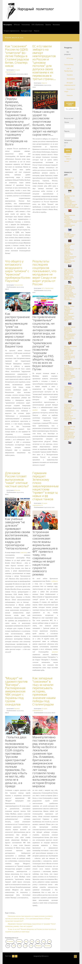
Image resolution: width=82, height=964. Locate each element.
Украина (17, 708)
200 (25, 946)
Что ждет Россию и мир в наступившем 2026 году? (69, 235)
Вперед (38, 946)
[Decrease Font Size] (13, 956)
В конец (47, 946)
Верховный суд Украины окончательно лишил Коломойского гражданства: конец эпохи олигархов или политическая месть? (69, 433)
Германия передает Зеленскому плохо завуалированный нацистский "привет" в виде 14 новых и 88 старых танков (45, 486)
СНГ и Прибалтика (47, 288)
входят (35, 410)
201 (31, 946)
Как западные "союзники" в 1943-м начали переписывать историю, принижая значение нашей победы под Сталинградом (43, 691)
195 (43, 941)
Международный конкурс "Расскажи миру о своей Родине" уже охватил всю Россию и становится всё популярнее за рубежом (70, 353)
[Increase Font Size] (16, 956)
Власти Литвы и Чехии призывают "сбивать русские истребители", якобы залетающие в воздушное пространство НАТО (69, 313)
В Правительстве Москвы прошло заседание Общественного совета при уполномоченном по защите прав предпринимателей (71, 201)
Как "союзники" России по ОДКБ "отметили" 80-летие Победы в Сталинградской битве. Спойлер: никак (17, 56)
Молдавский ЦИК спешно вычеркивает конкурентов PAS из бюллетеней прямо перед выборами (69, 274)
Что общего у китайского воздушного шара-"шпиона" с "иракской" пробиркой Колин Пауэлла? (17, 271)
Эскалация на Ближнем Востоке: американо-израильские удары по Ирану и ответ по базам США (69, 183)
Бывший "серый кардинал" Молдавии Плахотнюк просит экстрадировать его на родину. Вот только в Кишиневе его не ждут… (70, 333)
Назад (19, 941)
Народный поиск (70, 104)
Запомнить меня (68, 142)
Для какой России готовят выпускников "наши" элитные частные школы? (17, 480)
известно (23, 552)
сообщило (54, 581)
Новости (44, 83)
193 (32, 941)
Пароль (67, 131)
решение (55, 652)
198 (14, 946)
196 (49, 941)
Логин (66, 122)
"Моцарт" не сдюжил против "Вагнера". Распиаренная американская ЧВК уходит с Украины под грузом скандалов (16, 691)
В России (17, 490)
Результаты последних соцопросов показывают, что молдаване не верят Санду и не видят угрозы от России (44, 273)
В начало (10, 941)
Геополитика (18, 285)
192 (26, 941)
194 (38, 941)
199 (19, 946)
